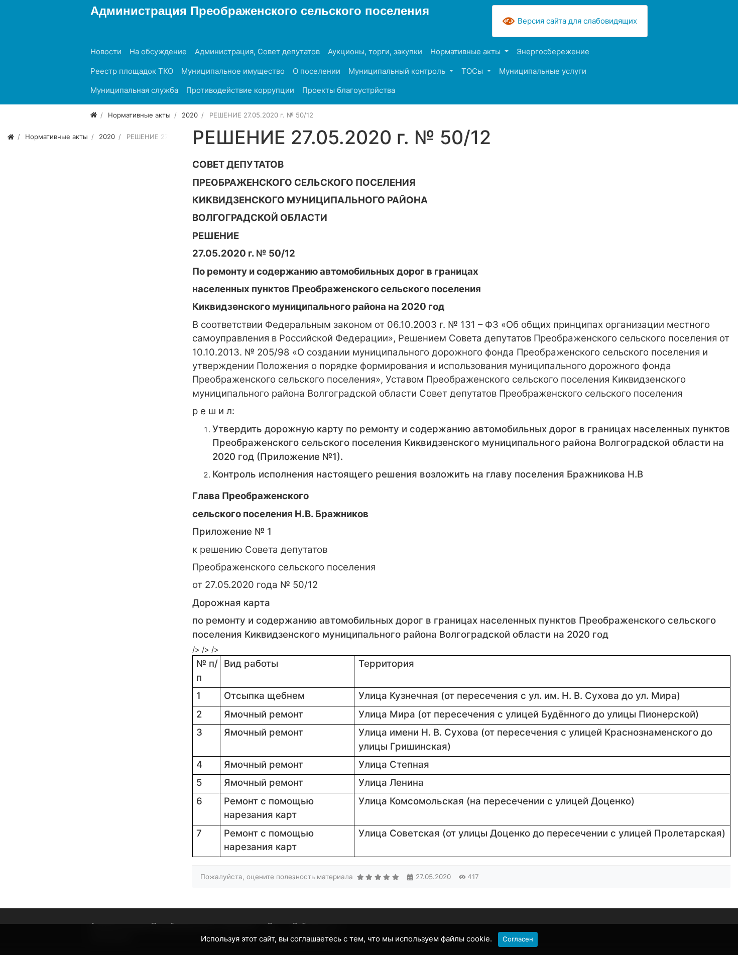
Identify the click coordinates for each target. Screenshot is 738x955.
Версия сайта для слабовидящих (577, 21)
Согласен (518, 939)
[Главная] (93, 115)
